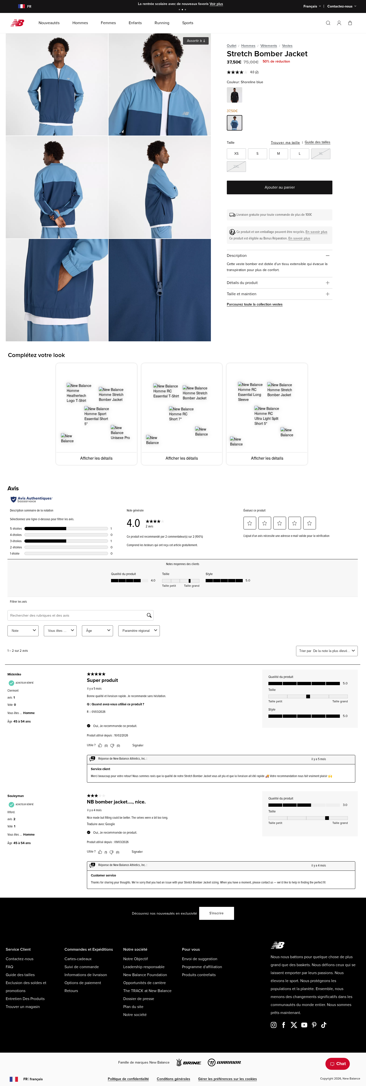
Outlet (231, 46)
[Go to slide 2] (183, 10)
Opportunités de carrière (144, 982)
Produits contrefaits (199, 974)
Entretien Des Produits (25, 998)
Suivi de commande (81, 966)
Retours (71, 990)
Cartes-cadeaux (78, 958)
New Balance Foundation (145, 974)
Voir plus (216, 4)
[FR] (18, 6)
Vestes (287, 46)
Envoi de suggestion (199, 958)
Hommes (248, 46)
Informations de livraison (85, 974)
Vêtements (268, 46)
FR (33, 1079)
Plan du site (133, 1006)
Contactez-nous (19, 958)
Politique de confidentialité (128, 1079)
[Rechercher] (328, 23)
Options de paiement (82, 982)
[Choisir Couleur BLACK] (234, 95)
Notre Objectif (135, 958)
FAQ (9, 966)
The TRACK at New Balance (147, 990)
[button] (339, 23)
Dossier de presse (138, 998)
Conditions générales (173, 1079)
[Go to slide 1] (180, 10)
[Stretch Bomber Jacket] (57, 84)
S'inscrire (216, 913)
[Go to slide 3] (185, 10)
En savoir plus (316, 232)
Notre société (135, 1014)
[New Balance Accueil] (19, 22)
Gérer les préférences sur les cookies (227, 1079)
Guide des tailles (317, 142)
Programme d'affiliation (202, 966)
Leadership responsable (144, 966)
